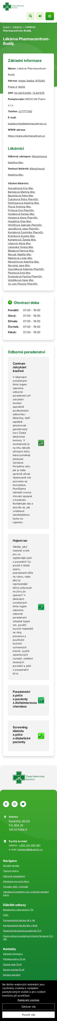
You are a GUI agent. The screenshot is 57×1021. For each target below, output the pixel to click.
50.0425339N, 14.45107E (29, 92)
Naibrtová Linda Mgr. (20, 258)
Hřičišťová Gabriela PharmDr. (25, 224)
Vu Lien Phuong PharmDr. (23, 283)
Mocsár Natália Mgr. (20, 254)
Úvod (6, 26)
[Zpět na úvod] (13, 3)
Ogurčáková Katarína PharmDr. (26, 269)
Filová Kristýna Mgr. (19, 206)
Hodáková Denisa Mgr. (21, 213)
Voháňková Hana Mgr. (21, 280)
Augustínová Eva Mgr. (21, 188)
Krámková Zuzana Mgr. (21, 236)
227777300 (25, 111)
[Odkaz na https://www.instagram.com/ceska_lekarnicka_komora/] (15, 804)
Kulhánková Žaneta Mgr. (22, 239)
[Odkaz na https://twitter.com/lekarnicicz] (23, 804)
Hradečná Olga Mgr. (20, 221)
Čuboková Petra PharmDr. (23, 199)
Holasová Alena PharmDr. (23, 217)
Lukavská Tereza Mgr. (21, 247)
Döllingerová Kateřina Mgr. (24, 202)
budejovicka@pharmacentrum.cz (27, 123)
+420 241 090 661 (30, 845)
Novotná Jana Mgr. (19, 265)
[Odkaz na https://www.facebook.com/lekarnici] (6, 804)
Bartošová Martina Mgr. (21, 191)
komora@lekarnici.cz (30, 849)
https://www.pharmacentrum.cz (26, 135)
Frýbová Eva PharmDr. (21, 210)
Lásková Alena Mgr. (19, 243)
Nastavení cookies (28, 1000)
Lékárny (17, 26)
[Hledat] (30, 16)
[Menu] (49, 16)
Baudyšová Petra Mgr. (21, 195)
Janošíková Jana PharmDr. (24, 228)
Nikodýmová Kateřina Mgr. (24, 261)
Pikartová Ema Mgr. (19, 272)
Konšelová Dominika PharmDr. (26, 232)
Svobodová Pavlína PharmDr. (25, 276)
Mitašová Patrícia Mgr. (21, 250)
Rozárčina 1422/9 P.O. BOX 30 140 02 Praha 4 (19, 825)
